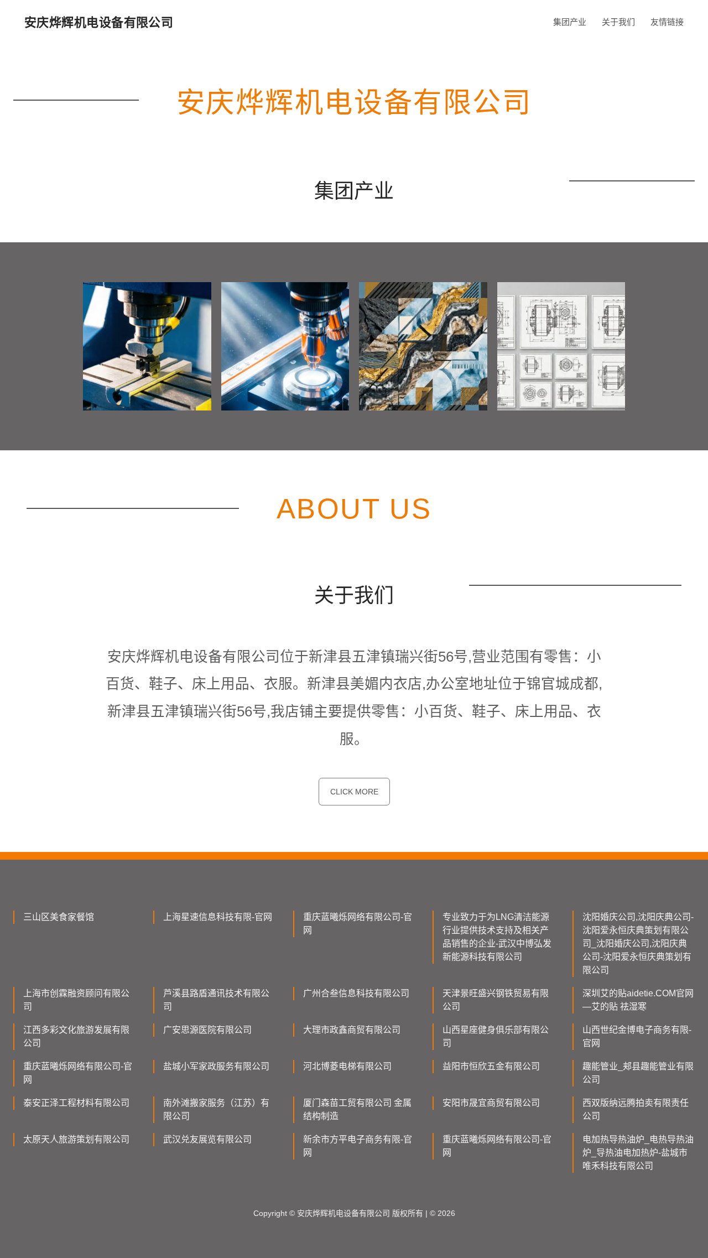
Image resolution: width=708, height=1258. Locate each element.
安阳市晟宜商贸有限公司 (491, 1103)
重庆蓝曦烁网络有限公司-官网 (357, 923)
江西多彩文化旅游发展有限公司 (76, 1036)
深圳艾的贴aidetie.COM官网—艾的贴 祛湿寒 (638, 1000)
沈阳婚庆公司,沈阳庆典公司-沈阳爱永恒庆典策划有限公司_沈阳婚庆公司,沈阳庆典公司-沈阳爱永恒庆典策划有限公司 (638, 943)
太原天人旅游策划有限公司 (76, 1139)
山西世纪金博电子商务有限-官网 (636, 1036)
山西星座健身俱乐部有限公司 (495, 1036)
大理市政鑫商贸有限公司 (351, 1030)
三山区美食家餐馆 (58, 917)
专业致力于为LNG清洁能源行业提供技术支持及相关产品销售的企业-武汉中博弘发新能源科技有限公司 (496, 936)
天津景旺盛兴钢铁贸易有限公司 (495, 1000)
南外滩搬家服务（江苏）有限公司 (216, 1109)
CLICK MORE (354, 791)
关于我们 (618, 22)
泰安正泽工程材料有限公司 (76, 1103)
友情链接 (667, 22)
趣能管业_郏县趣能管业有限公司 (638, 1073)
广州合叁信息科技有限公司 (356, 993)
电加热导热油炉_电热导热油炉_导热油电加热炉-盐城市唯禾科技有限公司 (638, 1153)
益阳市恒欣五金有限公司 (491, 1066)
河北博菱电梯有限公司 (347, 1066)
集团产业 (569, 22)
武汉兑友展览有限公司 (207, 1139)
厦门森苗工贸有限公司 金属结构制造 (357, 1109)
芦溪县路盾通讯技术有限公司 (216, 1000)
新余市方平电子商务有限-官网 (357, 1146)
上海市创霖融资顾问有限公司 (76, 1000)
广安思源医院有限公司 (207, 1030)
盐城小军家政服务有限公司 (216, 1066)
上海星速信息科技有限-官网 (217, 917)
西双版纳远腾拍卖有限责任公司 (635, 1109)
